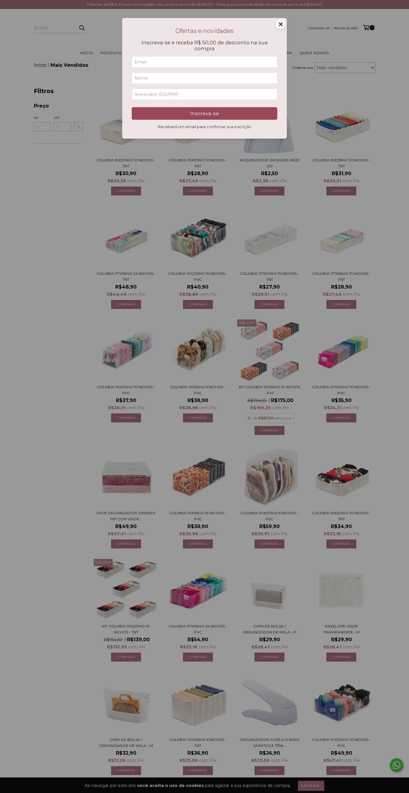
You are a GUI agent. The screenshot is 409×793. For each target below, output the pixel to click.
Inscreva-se (204, 113)
